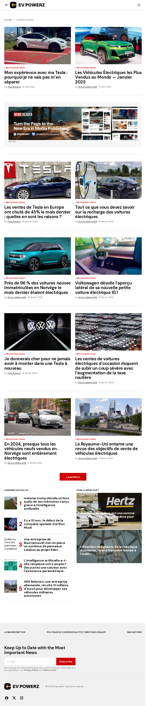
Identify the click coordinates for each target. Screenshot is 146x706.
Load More (73, 477)
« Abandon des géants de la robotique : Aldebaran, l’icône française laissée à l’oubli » (109, 550)
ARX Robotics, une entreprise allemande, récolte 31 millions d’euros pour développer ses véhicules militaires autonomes (46, 589)
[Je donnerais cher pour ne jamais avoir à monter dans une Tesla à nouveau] (37, 332)
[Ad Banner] (73, 123)
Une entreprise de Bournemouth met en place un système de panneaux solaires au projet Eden (44, 545)
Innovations (134, 632)
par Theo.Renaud (88, 524)
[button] (6, 5)
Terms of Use (49, 670)
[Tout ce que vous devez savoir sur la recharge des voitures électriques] (108, 180)
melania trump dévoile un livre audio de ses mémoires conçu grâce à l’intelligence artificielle (46, 504)
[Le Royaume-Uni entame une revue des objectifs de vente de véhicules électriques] (108, 417)
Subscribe (65, 661)
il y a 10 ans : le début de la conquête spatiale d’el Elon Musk (44, 524)
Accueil (8, 19)
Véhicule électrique (15, 68)
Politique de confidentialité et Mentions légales (76, 632)
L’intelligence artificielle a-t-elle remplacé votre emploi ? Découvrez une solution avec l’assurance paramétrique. (45, 566)
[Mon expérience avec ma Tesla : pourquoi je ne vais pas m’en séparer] (37, 45)
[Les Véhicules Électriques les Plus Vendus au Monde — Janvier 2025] (108, 45)
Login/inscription (14, 632)
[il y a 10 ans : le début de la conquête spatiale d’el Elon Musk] (10, 524)
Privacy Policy (31, 670)
